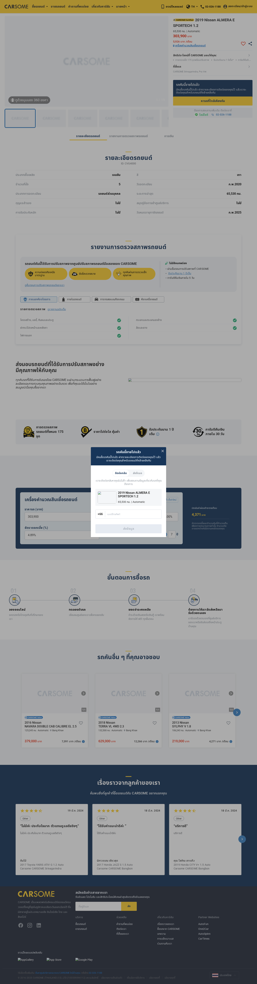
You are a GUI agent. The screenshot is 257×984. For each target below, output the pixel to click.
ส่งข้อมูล (128, 529)
